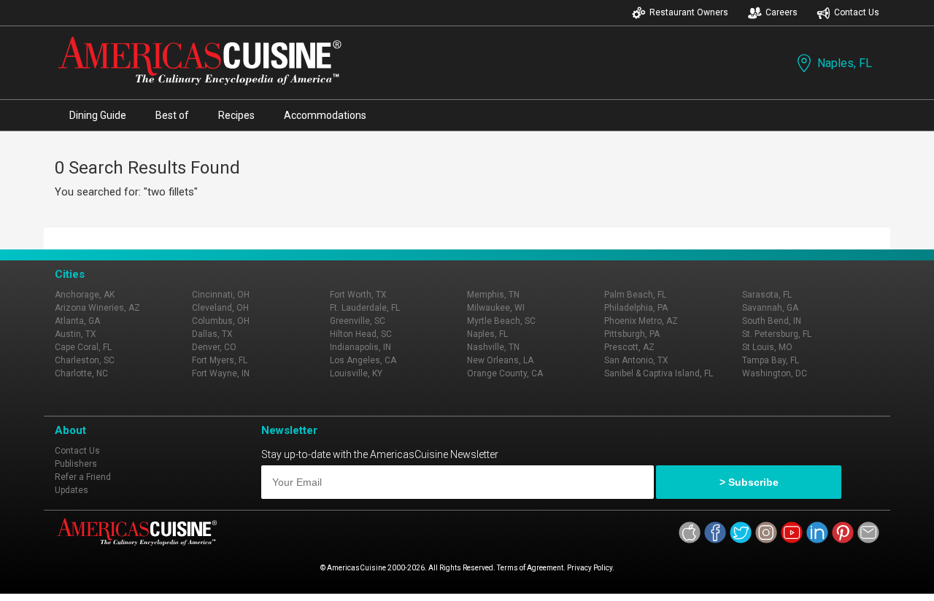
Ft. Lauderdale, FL (365, 308)
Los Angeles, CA (363, 360)
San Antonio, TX (636, 360)
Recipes (236, 115)
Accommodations (325, 115)
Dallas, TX (212, 334)
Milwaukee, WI (496, 308)
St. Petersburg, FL (776, 334)
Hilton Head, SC (361, 334)
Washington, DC (774, 373)
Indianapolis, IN (360, 347)
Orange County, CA (505, 373)
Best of (172, 115)
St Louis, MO (767, 347)
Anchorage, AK (85, 295)
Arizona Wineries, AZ (97, 308)
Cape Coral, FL (83, 347)
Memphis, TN (493, 295)
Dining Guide (97, 115)
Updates (71, 490)
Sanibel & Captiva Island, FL (658, 373)
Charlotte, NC (81, 373)
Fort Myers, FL (219, 360)
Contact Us (856, 12)
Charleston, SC (85, 360)
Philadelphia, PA (636, 308)
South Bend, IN (771, 321)
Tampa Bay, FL (770, 360)
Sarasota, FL (767, 295)
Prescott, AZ (629, 347)
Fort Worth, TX (358, 295)
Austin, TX (75, 334)
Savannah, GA (770, 308)
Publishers (76, 464)
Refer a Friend (83, 477)
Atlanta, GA (77, 321)
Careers (781, 12)
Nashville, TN (493, 347)
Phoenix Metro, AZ (641, 321)
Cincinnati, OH (221, 295)
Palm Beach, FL (635, 295)
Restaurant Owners (688, 12)
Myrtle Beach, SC (501, 321)
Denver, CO (214, 347)
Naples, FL (844, 63)
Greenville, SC (357, 321)
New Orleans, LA (500, 360)
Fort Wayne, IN (221, 373)
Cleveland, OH (220, 308)
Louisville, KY (356, 373)
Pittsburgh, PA (632, 334)
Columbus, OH (221, 321)
